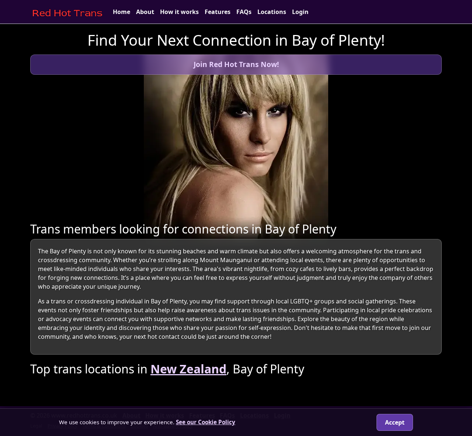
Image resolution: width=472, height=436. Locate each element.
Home (121, 12)
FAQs (243, 12)
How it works (179, 12)
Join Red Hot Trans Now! (236, 64)
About (145, 12)
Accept (395, 422)
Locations (271, 12)
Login (300, 12)
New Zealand (188, 369)
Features (217, 12)
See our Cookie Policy (205, 422)
